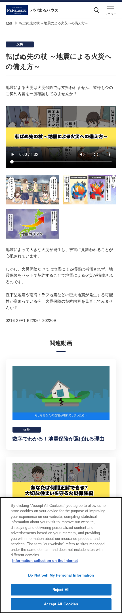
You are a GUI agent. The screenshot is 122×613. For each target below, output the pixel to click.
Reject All (61, 590)
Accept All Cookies (61, 604)
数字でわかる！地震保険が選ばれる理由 (58, 439)
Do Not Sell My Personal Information (61, 575)
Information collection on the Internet (45, 561)
